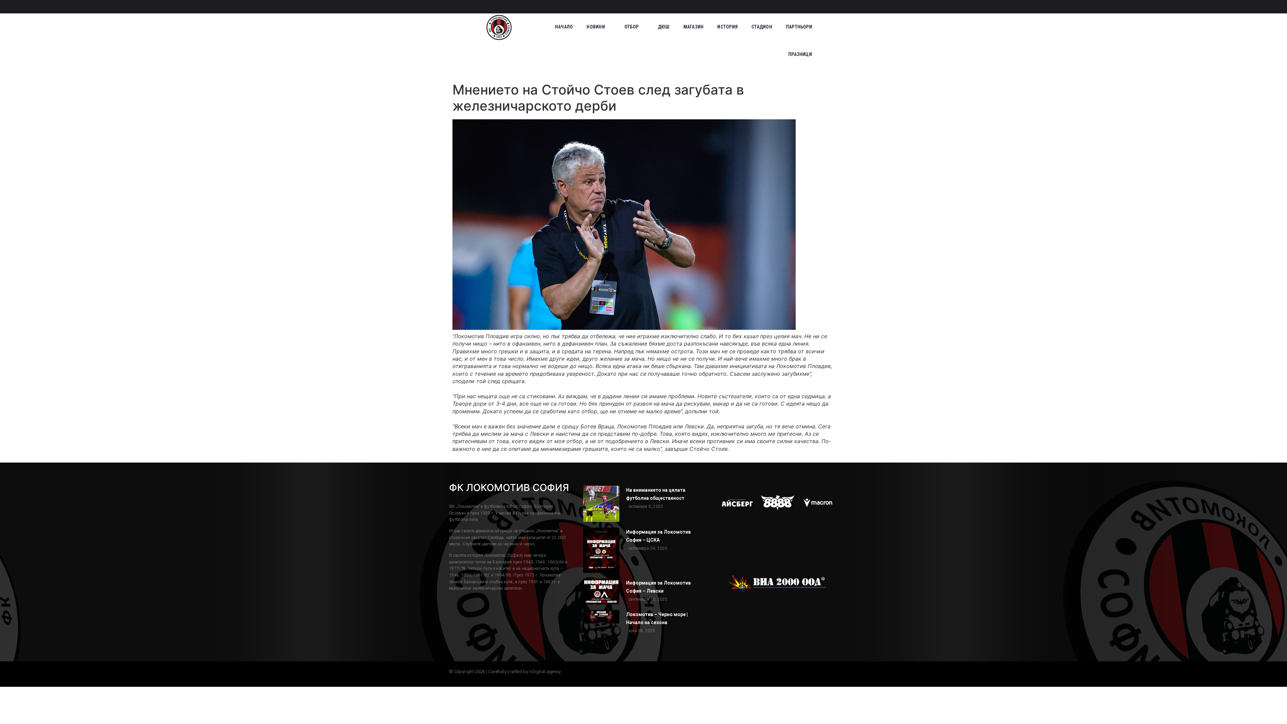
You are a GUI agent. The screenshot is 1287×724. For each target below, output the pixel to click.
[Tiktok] (809, 6)
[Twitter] (822, 6)
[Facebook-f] (785, 6)
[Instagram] (797, 6)
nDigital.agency (545, 671)
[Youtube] (834, 6)
